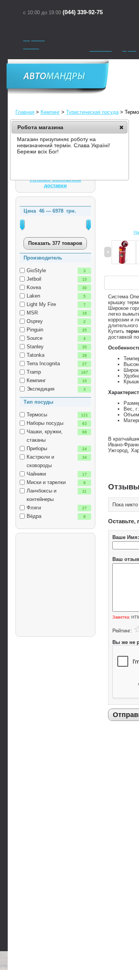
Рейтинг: (122, 631)
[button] (121, 127)
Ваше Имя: (125, 537)
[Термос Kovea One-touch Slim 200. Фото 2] (124, 252)
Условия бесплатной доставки (55, 182)
